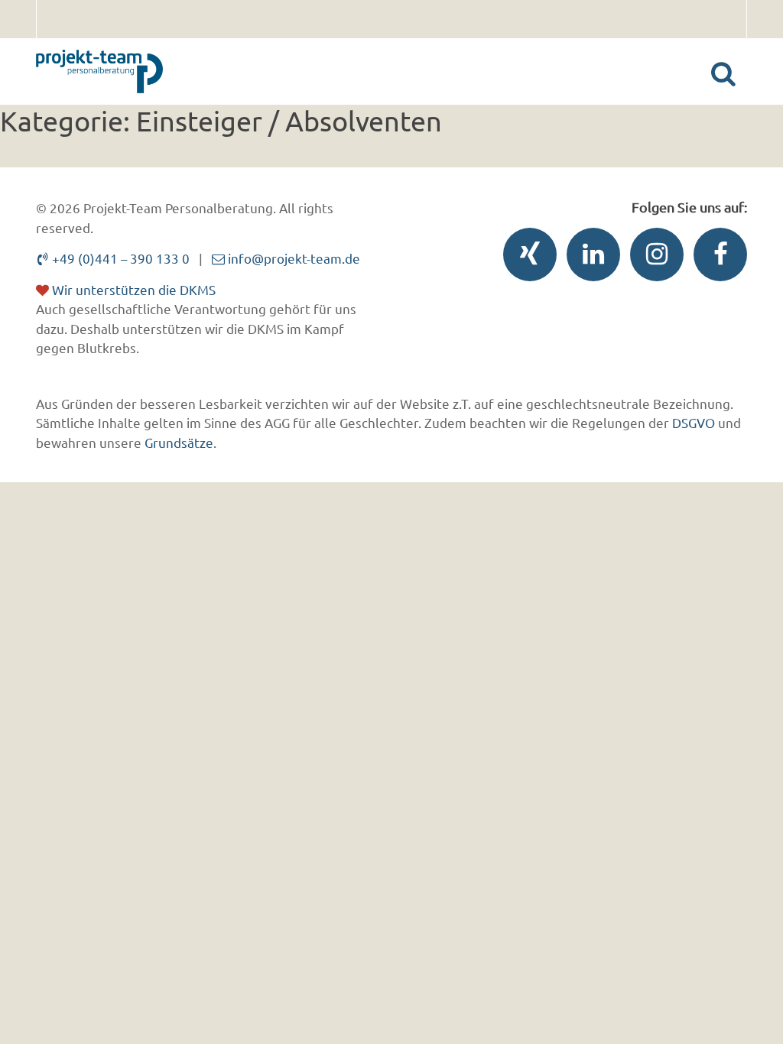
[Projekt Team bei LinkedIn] (589, 258)
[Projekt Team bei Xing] (526, 258)
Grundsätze (179, 442)
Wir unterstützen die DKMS (132, 289)
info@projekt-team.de (292, 258)
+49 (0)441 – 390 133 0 (119, 258)
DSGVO (693, 422)
